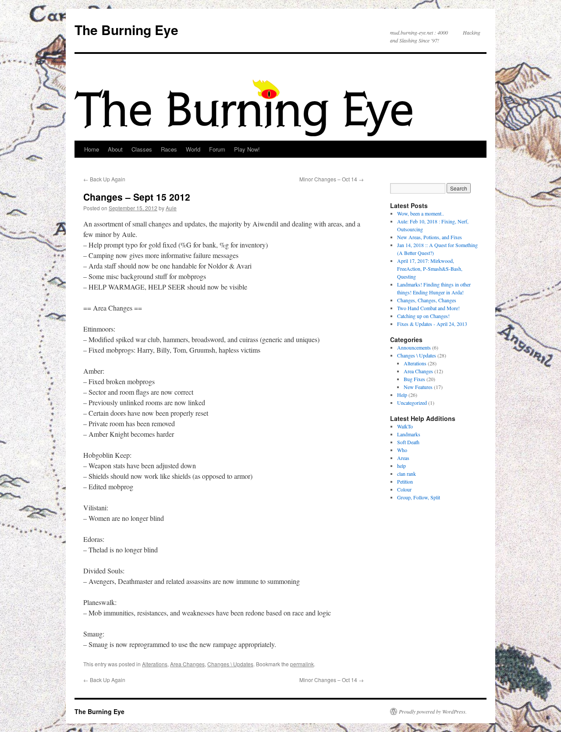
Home (91, 149)
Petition (405, 481)
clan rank (406, 473)
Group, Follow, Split (418, 497)
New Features (418, 386)
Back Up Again (104, 179)
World (193, 149)
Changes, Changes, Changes (426, 300)
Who (402, 449)
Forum (217, 149)
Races (169, 149)
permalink (302, 664)
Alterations (154, 664)
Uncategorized (412, 402)
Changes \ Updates (230, 664)
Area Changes (187, 664)
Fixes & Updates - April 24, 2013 (432, 323)
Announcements (414, 347)
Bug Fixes (414, 378)
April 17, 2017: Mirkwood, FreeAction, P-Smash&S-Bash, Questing (429, 268)
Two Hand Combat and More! (428, 307)
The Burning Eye (126, 29)
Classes (141, 149)
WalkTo (405, 426)
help (401, 465)
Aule (171, 208)
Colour (404, 489)
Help (402, 394)
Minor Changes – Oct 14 (331, 179)
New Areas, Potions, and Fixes (429, 236)
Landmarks (408, 434)
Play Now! (247, 149)
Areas (403, 457)
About (115, 149)
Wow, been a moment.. (420, 213)
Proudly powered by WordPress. (433, 711)
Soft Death (408, 442)
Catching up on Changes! (423, 315)
